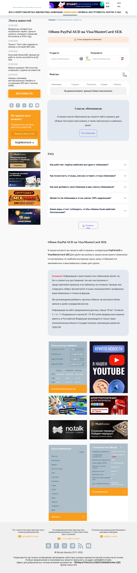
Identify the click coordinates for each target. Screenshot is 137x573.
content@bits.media (70, 539)
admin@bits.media (30, 536)
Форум (110, 12)
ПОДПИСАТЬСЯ (23, 142)
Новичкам (57, 12)
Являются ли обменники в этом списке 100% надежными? (80, 198)
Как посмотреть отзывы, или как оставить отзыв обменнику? (83, 176)
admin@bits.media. (103, 560)
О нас (118, 12)
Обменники (70, 12)
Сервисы (82, 12)
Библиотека (43, 12)
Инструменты (97, 12)
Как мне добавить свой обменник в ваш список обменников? (82, 187)
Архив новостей (68, 565)
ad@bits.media (110, 536)
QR (118, 562)
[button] (82, 58)
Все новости (24, 93)
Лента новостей (19, 20)
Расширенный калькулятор (63, 389)
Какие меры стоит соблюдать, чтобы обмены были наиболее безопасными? (82, 211)
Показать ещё (89, 226)
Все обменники (88, 133)
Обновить (55, 517)
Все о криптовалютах (22, 12)
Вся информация (100, 492)
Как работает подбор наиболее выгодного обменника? (79, 164)
